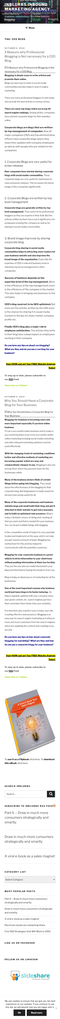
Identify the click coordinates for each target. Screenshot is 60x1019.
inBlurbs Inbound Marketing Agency (27, 6)
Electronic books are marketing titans (25, 925)
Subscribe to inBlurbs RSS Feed (29, 806)
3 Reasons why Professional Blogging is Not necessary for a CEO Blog (29, 56)
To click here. (22, 759)
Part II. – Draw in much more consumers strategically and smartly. (26, 817)
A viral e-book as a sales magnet (30, 856)
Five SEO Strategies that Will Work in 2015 (28, 931)
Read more (36, 1012)
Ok (19, 1012)
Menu (32, 27)
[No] (56, 1008)
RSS (11, 379)
